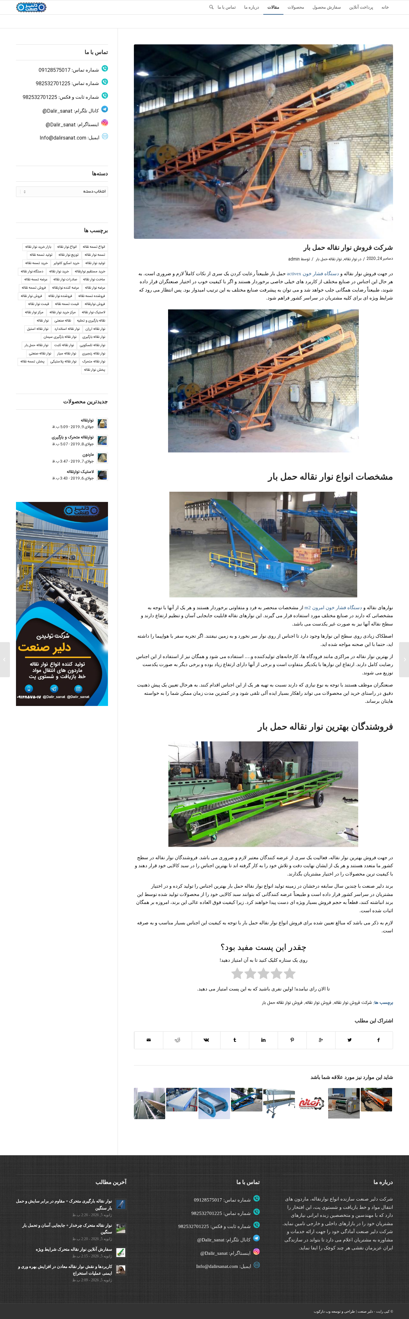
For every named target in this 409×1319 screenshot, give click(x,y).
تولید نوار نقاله (95, 263)
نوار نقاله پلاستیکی (63, 362)
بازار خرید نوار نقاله (38, 247)
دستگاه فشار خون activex (313, 273)
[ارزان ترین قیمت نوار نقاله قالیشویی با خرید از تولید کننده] (343, 1103)
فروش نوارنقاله (95, 304)
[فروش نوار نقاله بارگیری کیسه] (246, 1099)
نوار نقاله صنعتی (40, 354)
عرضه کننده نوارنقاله (65, 288)
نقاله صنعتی (63, 321)
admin (294, 259)
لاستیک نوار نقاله (93, 312)
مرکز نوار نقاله (34, 312)
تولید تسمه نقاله (41, 255)
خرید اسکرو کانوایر (66, 263)
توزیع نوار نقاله (68, 255)
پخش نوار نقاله (94, 370)
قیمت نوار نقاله (38, 304)
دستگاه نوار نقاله (32, 272)
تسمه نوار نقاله (95, 255)
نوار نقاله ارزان (95, 329)
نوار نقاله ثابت (64, 345)
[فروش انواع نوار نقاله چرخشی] (279, 1103)
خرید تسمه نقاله (36, 263)
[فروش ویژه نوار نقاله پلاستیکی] (404, 659)
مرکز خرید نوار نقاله (63, 312)
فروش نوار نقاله (318, 1002)
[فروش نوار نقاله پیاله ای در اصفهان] (149, 1103)
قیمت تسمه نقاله (67, 304)
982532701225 (53, 84)
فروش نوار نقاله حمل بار (282, 1002)
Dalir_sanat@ (57, 111)
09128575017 (54, 70)
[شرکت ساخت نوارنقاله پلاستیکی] (181, 1099)
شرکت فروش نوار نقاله (353, 1002)
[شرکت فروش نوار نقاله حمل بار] (263, 141)
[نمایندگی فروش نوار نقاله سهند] (311, 1103)
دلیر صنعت (365, 1311)
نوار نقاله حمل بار (329, 259)
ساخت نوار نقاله (94, 280)
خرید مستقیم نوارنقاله (90, 272)
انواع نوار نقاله (67, 247)
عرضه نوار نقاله (95, 288)
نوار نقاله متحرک (93, 362)
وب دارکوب (322, 1311)
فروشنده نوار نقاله (60, 296)
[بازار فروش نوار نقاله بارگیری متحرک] (376, 1099)
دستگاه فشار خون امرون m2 (333, 607)
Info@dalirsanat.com (63, 138)
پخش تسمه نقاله (32, 362)
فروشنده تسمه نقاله (91, 296)
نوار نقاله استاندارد (67, 329)
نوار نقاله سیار (66, 354)
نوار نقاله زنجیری (93, 354)
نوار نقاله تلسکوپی (92, 345)
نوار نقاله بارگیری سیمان (60, 337)
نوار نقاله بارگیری (93, 337)
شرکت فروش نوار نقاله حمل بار (348, 247)
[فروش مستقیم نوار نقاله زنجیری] (214, 1103)
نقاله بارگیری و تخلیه (91, 321)
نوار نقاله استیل (37, 329)
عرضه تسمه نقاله (35, 280)
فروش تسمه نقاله (34, 288)
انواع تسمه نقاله (94, 247)
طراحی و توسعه (343, 1311)
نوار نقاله (350, 259)
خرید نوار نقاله (59, 272)
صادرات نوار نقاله (65, 280)
